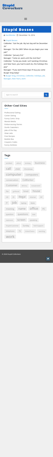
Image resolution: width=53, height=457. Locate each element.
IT (7, 203)
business (40, 163)
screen (21, 220)
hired (25, 191)
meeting (10, 208)
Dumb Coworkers (11, 127)
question (9, 214)
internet (33, 197)
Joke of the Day (10, 130)
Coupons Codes (10, 142)
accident (9, 163)
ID (13, 197)
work (24, 78)
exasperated (35, 186)
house (36, 191)
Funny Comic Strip (11, 118)
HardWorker (11, 35)
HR (7, 197)
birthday (28, 163)
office (34, 208)
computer (13, 174)
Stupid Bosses (11, 40)
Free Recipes (9, 136)
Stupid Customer (12, 226)
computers (32, 174)
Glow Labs (8, 133)
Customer (11, 185)
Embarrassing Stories (13, 124)
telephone (10, 231)
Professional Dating (12, 112)
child (17, 169)
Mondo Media (10, 121)
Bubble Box (9, 139)
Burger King (11, 76)
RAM (33, 214)
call (8, 168)
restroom (9, 220)
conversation (12, 180)
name (22, 208)
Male (33, 203)
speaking (33, 220)
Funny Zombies (10, 145)
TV (20, 231)
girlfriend (16, 191)
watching (42, 231)
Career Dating (10, 115)
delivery (24, 186)
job (43, 76)
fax (7, 191)
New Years (16, 78)
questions (23, 214)
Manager (7, 78)
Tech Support (38, 226)
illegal (22, 196)
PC (43, 208)
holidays (38, 76)
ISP (41, 197)
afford (19, 163)
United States (29, 231)
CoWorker (30, 76)
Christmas (20, 76)
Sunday (26, 225)
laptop (23, 203)
